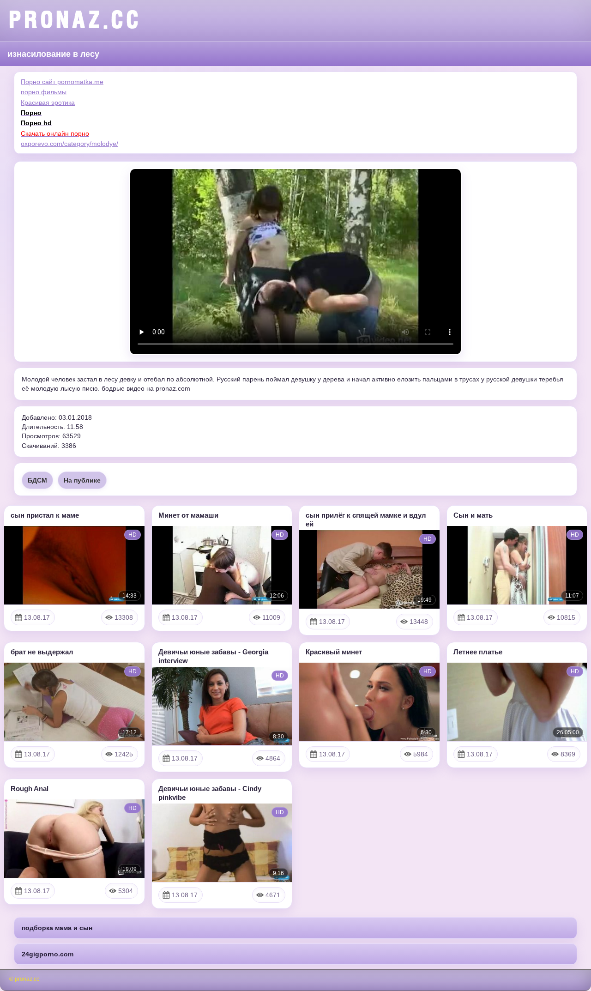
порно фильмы (43, 92)
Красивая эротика (48, 102)
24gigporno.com (47, 954)
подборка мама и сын (57, 927)
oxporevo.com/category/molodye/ (69, 143)
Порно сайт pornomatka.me (62, 81)
